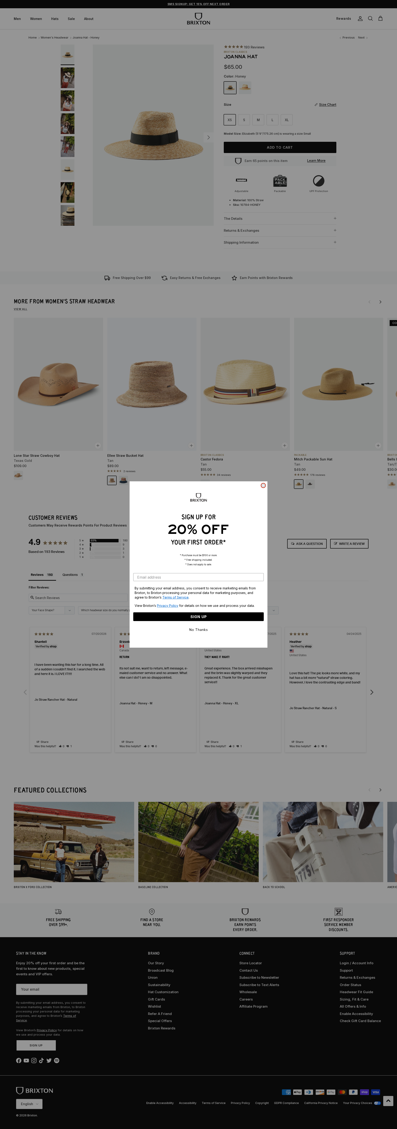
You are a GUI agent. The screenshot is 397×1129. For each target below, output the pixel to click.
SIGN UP (198, 616)
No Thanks (198, 630)
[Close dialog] (263, 485)
